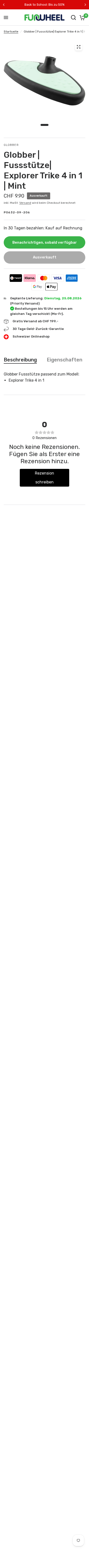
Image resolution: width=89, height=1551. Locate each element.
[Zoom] (78, 47)
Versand (25, 203)
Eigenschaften (64, 360)
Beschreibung (20, 360)
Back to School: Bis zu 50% (44, 4)
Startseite (11, 31)
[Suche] (73, 17)
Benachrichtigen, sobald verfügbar (44, 242)
